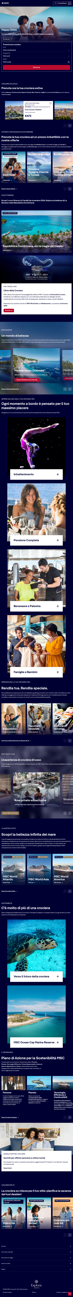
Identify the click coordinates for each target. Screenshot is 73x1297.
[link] (6, 180)
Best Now (9, 175)
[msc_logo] (5, 3)
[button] (36, 49)
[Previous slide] (65, 389)
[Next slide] (70, 189)
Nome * (6, 1171)
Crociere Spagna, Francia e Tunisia (38, 172)
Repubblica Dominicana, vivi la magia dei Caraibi (33, 246)
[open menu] (70, 3)
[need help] (70, 1294)
